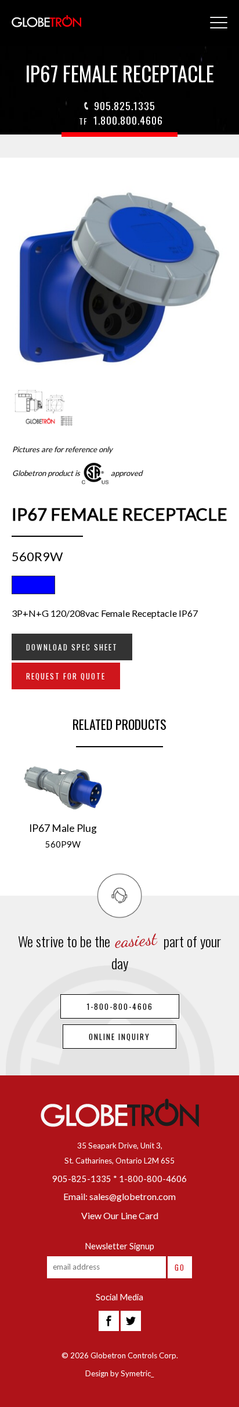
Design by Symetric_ (119, 1373)
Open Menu (218, 23)
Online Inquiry (119, 1036)
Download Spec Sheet (72, 647)
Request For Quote (66, 676)
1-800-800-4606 (119, 1006)
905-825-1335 (81, 1179)
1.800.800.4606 (121, 120)
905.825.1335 (124, 105)
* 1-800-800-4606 (150, 1179)
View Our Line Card (119, 1215)
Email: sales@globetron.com (119, 1196)
